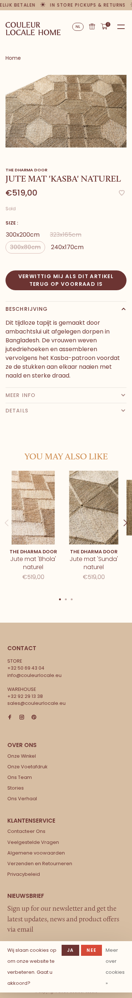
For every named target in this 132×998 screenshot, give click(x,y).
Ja (70, 950)
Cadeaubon (92, 26)
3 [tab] (72, 599)
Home (13, 58)
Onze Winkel (21, 756)
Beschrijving (27, 309)
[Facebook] (9, 717)
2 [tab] (66, 599)
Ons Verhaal (22, 798)
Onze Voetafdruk (27, 767)
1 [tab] (60, 599)
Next (125, 515)
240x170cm (67, 247)
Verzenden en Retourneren (39, 863)
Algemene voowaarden (36, 853)
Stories (15, 788)
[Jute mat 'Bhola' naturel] (33, 507)
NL (78, 26)
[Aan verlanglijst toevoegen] (122, 193)
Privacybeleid (23, 874)
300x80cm (25, 247)
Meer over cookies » (115, 967)
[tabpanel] (66, 111)
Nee (91, 950)
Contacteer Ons (26, 831)
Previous (6, 515)
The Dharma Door (26, 170)
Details (17, 410)
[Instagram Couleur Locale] (21, 717)
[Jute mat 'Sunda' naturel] (93, 507)
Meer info (21, 395)
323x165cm (65, 234)
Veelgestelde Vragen (33, 842)
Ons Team (19, 777)
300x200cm (23, 234)
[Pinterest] (34, 717)
